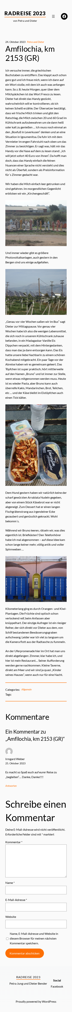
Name (10, 882)
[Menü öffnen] (53, 16)
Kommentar (13, 842)
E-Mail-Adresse (16, 899)
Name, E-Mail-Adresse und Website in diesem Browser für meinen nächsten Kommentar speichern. (34, 938)
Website (10, 916)
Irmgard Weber (15, 759)
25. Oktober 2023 (15, 763)
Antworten (11, 785)
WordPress (49, 1001)
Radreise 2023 (25, 13)
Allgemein (26, 689)
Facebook (57, 986)
